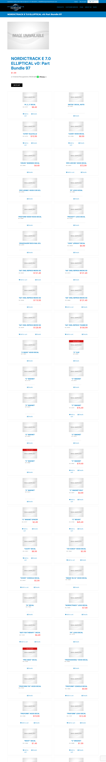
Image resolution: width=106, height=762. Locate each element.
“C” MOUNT (76, 519)
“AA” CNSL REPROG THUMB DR (76, 325)
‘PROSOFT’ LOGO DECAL (76, 217)
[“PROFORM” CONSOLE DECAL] (76, 679)
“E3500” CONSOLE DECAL (30, 578)
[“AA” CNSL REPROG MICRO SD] (30, 263)
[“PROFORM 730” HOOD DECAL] (30, 679)
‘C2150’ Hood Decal (30, 134)
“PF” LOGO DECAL (76, 632)
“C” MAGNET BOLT (76, 490)
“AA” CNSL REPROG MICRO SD (30, 270)
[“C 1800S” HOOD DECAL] (30, 345)
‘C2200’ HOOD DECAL (76, 134)
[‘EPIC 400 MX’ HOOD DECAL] (76, 155)
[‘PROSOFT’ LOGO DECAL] (76, 209)
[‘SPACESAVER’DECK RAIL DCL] (30, 236)
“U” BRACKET (76, 741)
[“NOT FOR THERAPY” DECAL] (30, 625)
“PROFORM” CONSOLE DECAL (76, 686)
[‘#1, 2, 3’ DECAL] (30, 97)
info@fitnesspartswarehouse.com (47, 1)
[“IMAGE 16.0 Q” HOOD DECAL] (76, 571)
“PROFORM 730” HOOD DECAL (30, 686)
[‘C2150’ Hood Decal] (30, 126)
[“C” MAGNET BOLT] (76, 483)
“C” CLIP (76, 352)
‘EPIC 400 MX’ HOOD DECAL (76, 163)
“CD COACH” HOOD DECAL (76, 549)
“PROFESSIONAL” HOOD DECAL (76, 660)
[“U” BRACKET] (76, 733)
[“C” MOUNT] (76, 512)
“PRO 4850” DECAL (30, 660)
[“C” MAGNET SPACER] (30, 512)
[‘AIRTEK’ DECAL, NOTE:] (76, 97)
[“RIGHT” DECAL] (30, 733)
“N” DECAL (30, 605)
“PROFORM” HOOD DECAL (30, 713)
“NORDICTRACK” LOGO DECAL (76, 605)
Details (35, 114)
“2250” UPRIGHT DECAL (76, 243)
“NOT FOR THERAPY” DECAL (29, 632)
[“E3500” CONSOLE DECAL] (30, 571)
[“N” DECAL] (30, 598)
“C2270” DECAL (30, 549)
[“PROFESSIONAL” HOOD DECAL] (76, 652)
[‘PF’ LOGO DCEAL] (76, 183)
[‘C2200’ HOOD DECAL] (76, 126)
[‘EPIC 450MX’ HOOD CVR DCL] (30, 183)
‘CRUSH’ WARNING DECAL (30, 163)
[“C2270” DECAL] (30, 541)
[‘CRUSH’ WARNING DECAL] (30, 155)
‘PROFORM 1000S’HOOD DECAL (29, 217)
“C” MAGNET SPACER (30, 519)
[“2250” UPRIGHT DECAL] (76, 236)
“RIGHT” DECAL (30, 741)
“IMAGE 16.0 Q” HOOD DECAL (76, 578)
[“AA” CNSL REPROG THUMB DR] (76, 317)
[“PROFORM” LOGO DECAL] (76, 706)
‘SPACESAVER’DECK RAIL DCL (30, 243)
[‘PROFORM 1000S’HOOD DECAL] (30, 209)
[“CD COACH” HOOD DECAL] (76, 541)
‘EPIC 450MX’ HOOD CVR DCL (30, 190)
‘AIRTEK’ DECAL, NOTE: (76, 104)
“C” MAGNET (30, 379)
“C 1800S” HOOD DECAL (30, 352)
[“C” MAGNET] (30, 371)
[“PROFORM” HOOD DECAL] (30, 706)
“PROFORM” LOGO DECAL (76, 713)
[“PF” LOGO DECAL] (76, 625)
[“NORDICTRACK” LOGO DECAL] (76, 598)
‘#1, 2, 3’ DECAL (30, 104)
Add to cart (16, 85)
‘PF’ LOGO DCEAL (76, 190)
